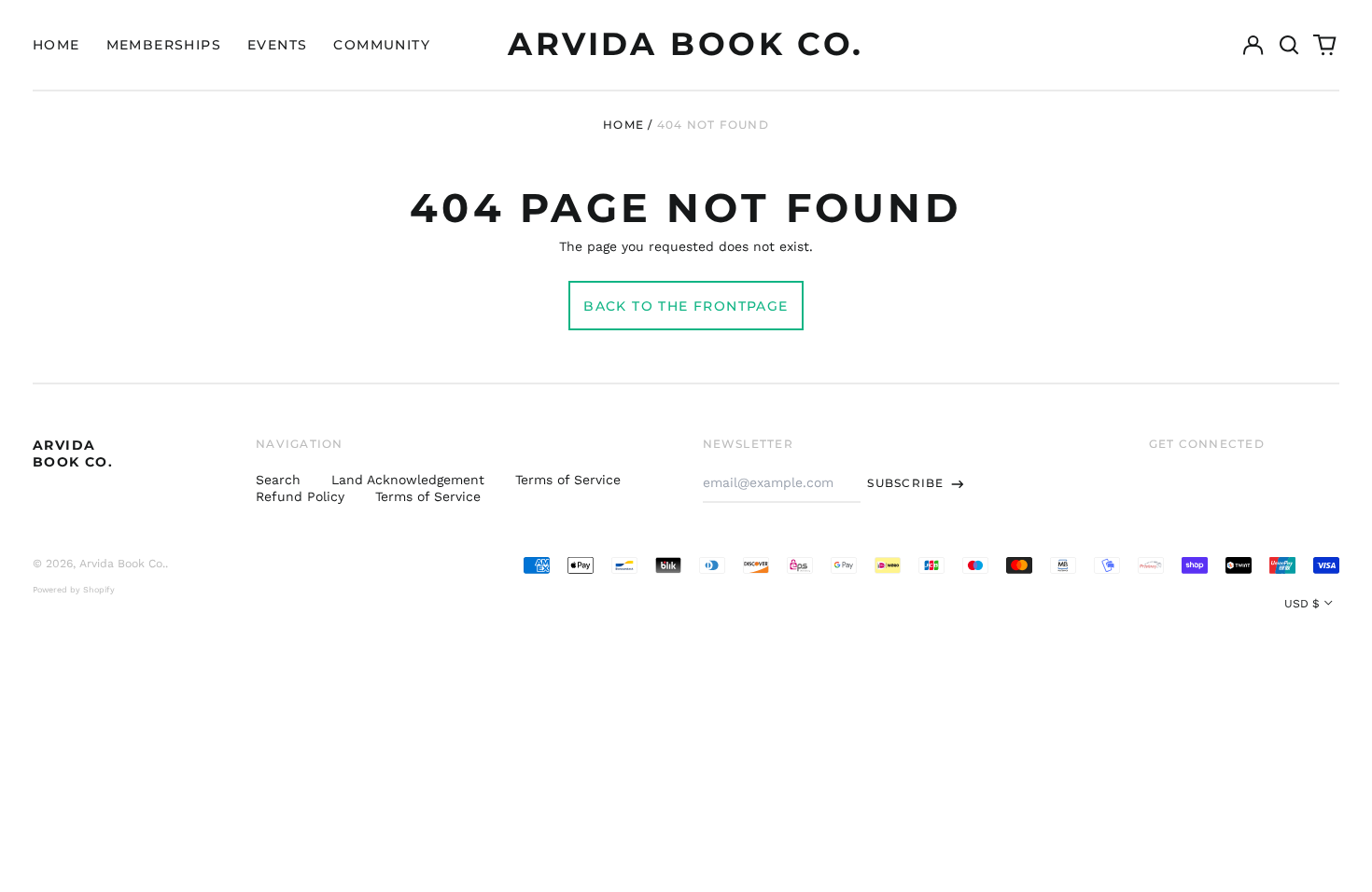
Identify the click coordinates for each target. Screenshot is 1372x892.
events (277, 44)
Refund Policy (300, 496)
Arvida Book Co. (685, 43)
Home (623, 125)
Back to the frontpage (685, 306)
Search (278, 479)
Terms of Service (568, 479)
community (381, 44)
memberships (163, 44)
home (56, 44)
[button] (1289, 45)
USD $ (1302, 603)
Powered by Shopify (74, 589)
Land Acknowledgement (407, 479)
